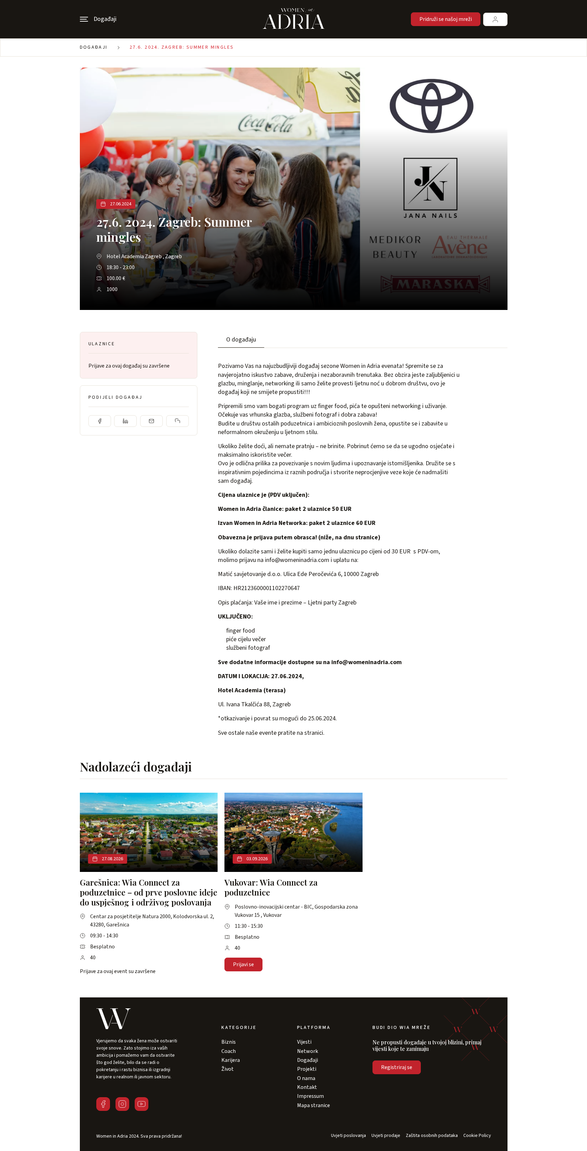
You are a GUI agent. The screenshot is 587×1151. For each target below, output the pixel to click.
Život (227, 1069)
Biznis (228, 1042)
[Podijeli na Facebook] (99, 421)
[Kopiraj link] (177, 421)
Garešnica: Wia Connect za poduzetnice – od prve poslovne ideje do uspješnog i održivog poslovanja (148, 892)
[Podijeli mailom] (151, 421)
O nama (306, 1078)
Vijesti (304, 1042)
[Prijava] (495, 19)
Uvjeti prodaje (385, 1136)
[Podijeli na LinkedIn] (125, 421)
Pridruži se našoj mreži (445, 19)
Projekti (306, 1069)
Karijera (230, 1060)
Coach (228, 1051)
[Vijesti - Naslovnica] (294, 19)
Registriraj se (396, 1067)
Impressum (310, 1096)
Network (307, 1051)
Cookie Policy (477, 1136)
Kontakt (307, 1087)
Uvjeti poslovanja (348, 1136)
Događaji (94, 47)
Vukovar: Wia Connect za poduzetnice (271, 887)
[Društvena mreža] (103, 1104)
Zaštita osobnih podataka (432, 1136)
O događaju (241, 339)
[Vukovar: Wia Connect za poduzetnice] (293, 832)
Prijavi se (243, 964)
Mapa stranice (313, 1105)
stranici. (314, 733)
